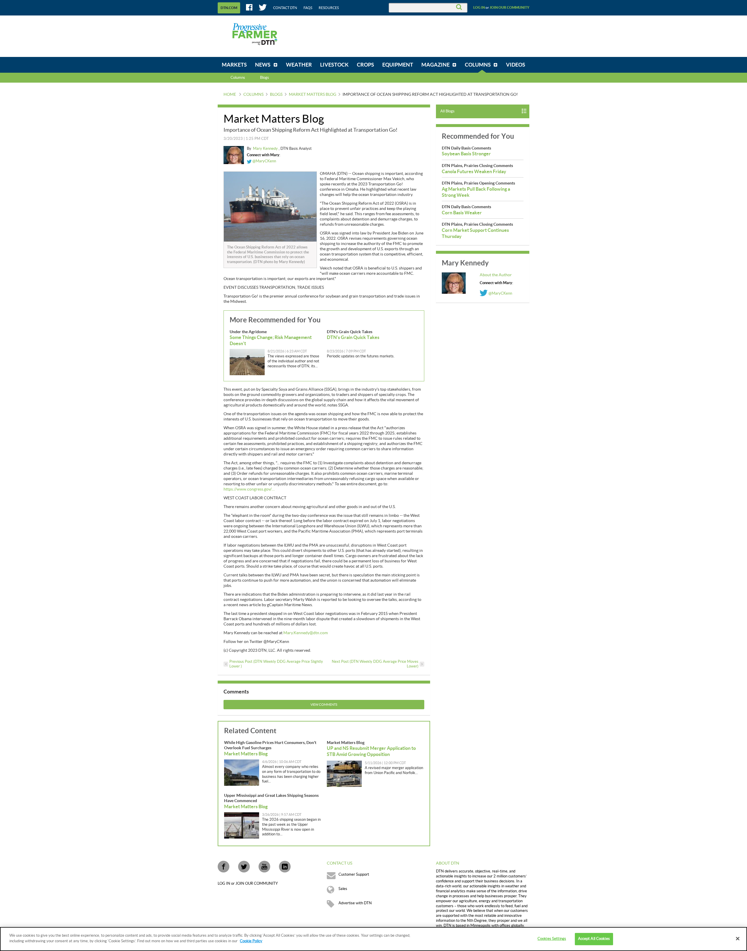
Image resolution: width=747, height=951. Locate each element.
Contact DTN (285, 8)
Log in (479, 7)
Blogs (276, 95)
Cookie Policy (251, 941)
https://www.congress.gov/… (249, 489)
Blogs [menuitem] (264, 78)
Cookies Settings (551, 939)
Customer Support (353, 874)
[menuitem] (234, 65)
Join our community (509, 7)
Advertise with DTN (355, 903)
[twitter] (244, 866)
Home (230, 95)
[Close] (737, 938)
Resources (329, 8)
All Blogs (447, 111)
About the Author (496, 275)
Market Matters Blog (312, 95)
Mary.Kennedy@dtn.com (305, 633)
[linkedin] (285, 866)
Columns (238, 78)
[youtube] (264, 866)
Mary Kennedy (266, 149)
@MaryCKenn (264, 161)
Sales (342, 889)
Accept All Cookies (594, 939)
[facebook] (223, 866)
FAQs (307, 8)
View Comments (323, 704)
